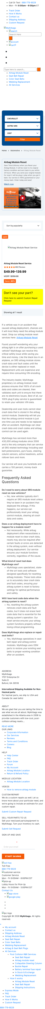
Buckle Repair (21, 966)
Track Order (14, 10)
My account (10, 927)
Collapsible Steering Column (28, 963)
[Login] (13, 41)
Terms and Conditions (17, 741)
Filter (22, 139)
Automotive (15, 150)
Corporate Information (17, 732)
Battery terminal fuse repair (28, 969)
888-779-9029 (29, 2)
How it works (16, 978)
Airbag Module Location (18, 770)
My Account (12, 767)
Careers (10, 744)
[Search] (10, 38)
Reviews (11, 738)
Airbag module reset (24, 960)
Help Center (12, 755)
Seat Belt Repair (16, 76)
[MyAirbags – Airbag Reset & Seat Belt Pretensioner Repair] (10, 27)
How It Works (15, 13)
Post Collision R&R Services (23, 954)
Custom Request (16, 22)
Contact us (14, 16)
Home (4, 150)
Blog (9, 747)
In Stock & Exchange (24, 972)
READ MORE (8, 726)
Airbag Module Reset (19, 73)
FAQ (9, 758)
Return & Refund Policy (17, 773)
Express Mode (11, 990)
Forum (10, 764)
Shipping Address (17, 19)
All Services (14, 85)
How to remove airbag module (21, 789)
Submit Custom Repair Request (16, 811)
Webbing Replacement (19, 82)
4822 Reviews (20, 267)
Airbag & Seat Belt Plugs (16, 948)
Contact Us (7, 890)
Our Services (13, 735)
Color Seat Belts (16, 79)
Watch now (9, 184)
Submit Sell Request (11, 828)
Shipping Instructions (25, 987)
